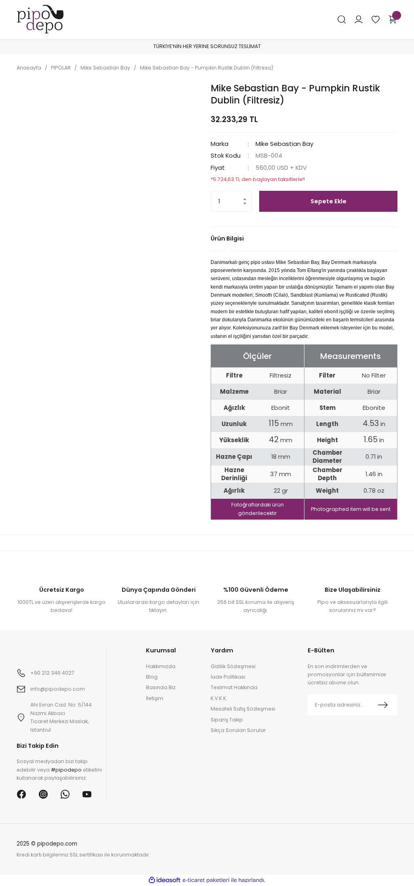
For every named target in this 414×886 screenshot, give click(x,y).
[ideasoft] (164, 880)
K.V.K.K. (219, 698)
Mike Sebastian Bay (284, 144)
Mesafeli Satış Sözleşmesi (243, 708)
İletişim (154, 698)
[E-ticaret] (206, 880)
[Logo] (40, 19)
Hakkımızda (160, 666)
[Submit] (382, 704)
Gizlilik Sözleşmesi (233, 666)
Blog (152, 676)
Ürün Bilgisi (227, 238)
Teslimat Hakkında (234, 687)
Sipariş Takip (227, 719)
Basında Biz (160, 687)
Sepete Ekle (328, 201)
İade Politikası (228, 676)
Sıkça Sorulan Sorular (238, 730)
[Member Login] (358, 19)
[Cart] (392, 19)
